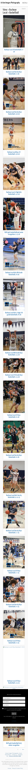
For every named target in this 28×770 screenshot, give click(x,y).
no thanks (14, 721)
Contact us (14, 754)
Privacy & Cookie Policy (17, 768)
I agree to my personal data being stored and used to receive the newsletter (15, 709)
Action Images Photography (11, 753)
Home (20, 753)
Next (23, 749)
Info (7, 756)
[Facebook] (10, 757)
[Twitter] (14, 757)
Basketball (14, 12)
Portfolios (20, 754)
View (5, 9)
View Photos (8, 754)
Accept (9, 768)
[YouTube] (17, 757)
